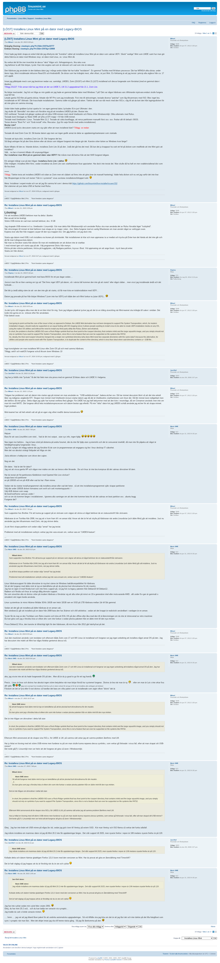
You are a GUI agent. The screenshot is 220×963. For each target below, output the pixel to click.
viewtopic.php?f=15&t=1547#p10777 (37, 46)
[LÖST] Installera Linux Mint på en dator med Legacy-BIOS (42, 29)
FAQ (193, 23)
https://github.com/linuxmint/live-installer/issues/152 (94, 183)
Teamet (165, 954)
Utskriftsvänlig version (208, 17)
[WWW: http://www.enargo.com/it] (171, 282)
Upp (215, 200)
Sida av (207, 33)
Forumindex (12, 18)
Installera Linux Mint (43, 18)
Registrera (202, 23)
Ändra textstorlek (213, 17)
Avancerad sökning (208, 11)
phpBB (99, 958)
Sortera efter (109, 926)
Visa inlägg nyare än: (79, 926)
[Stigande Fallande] (134, 926)
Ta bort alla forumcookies (179, 954)
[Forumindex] (16, 9)
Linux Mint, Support (26, 18)
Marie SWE (12, 429)
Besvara (6, 32)
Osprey (11, 273)
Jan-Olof (11, 373)
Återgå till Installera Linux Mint (15, 938)
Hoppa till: (176, 938)
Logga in (212, 23)
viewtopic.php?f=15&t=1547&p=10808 (37, 49)
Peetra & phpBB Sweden (113, 959)
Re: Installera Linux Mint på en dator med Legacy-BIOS (33, 205)
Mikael (10, 42)
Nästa (213, 926)
